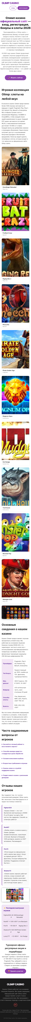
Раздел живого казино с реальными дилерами (15, 776)
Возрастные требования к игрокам (15, 763)
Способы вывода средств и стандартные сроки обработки (12, 752)
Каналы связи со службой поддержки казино (11, 769)
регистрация (23, 8)
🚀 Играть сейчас (15, 78)
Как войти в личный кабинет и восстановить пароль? (13, 745)
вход (13, 8)
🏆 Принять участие (15, 971)
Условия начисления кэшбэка (13, 758)
